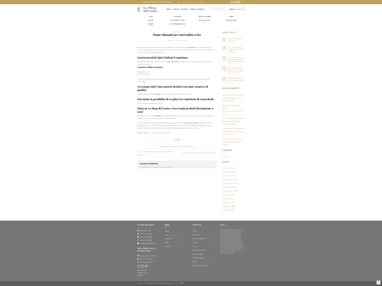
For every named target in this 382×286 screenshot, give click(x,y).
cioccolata (237, 233)
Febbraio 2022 (227, 172)
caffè (227, 233)
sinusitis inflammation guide (231, 95)
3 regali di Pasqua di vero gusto (235, 40)
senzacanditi (224, 249)
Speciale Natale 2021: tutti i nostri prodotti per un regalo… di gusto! (236, 70)
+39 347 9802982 (166, 2)
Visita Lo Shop (142, 133)
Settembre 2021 (228, 191)
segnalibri (192, 146)
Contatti (202, 2)
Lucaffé (239, 241)
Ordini (168, 9)
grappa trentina (236, 238)
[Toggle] (216, 231)
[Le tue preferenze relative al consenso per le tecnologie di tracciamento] (378, 282)
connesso (151, 167)
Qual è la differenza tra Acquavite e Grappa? (231, 122)
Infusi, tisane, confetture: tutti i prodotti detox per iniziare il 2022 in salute (236, 59)
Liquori (194, 246)
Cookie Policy (142, 273)
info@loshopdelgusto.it (151, 2)
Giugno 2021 (226, 203)
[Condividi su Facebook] (175, 139)
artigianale (233, 230)
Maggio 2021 (227, 206)
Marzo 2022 (226, 168)
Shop (184, 2)
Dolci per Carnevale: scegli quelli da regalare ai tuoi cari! (236, 49)
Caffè (194, 231)
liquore (234, 241)
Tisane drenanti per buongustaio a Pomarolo (197, 153)
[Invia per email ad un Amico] (178, 139)
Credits (139, 275)
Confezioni (196, 235)
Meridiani (239, 244)
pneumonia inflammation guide (233, 118)
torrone (230, 249)
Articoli (177, 32)
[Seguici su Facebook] (243, 2)
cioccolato (223, 236)
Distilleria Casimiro (225, 238)
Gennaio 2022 (227, 176)
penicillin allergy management (232, 129)
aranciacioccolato (225, 230)
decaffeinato (237, 236)
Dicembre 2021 (227, 180)
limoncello (223, 241)
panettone (223, 247)
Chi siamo (190, 2)
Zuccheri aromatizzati (200, 265)
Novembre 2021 (228, 183)
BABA (239, 230)
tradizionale (237, 249)
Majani (233, 244)
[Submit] (239, 2)
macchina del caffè (225, 244)
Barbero (222, 233)
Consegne (175, 9)
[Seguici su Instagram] (142, 266)
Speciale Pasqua (198, 258)
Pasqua (229, 247)
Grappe (195, 242)
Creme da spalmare (199, 239)
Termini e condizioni (197, 9)
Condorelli (229, 236)
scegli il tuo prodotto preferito (160, 133)
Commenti (231, 43)
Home (179, 2)
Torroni (194, 262)
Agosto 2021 (227, 195)
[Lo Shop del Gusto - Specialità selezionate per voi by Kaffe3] (147, 9)
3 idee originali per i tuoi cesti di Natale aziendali (236, 79)
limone (229, 241)
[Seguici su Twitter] (146, 266)
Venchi (231, 252)
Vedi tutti (143, 73)
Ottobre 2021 (227, 187)
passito (234, 247)
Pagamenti (184, 9)
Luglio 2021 (226, 199)
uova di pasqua (224, 252)
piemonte (240, 247)
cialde (231, 233)
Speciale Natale (198, 254)
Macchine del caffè (199, 250)
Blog (196, 2)
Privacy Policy (142, 270)
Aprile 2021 (226, 210)
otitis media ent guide (229, 139)
